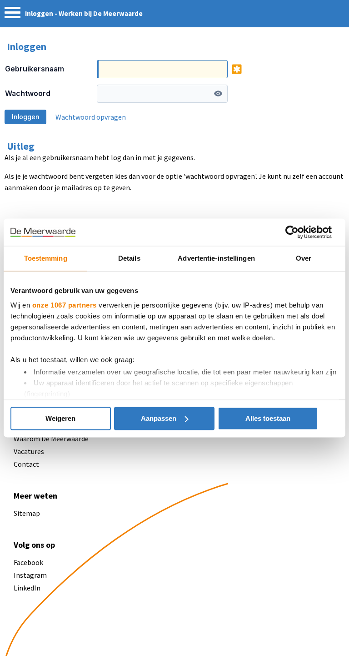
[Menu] (12, 15)
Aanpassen (158, 419)
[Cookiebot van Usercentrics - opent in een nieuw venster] (292, 232)
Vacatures (29, 451)
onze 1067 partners (64, 305)
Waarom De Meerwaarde (51, 438)
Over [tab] (303, 258)
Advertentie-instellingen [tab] (216, 258)
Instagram (30, 575)
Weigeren (60, 419)
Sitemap (27, 513)
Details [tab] (129, 258)
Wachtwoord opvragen (90, 116)
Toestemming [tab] (45, 258)
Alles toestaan (267, 419)
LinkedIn (27, 587)
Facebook (28, 562)
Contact (26, 464)
